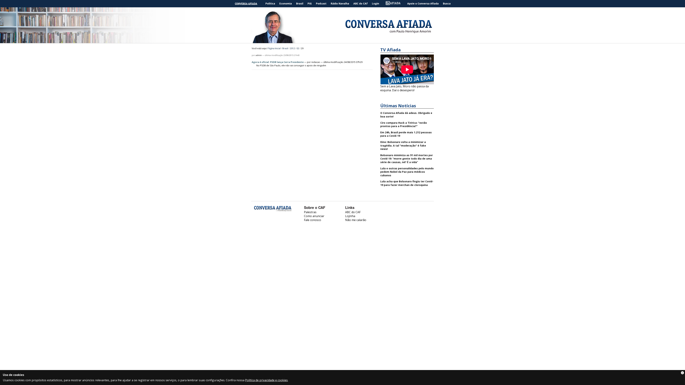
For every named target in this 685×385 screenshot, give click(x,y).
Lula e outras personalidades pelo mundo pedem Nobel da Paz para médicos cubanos (407, 172)
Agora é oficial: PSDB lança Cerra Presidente (278, 62)
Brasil (299, 3)
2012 (292, 48)
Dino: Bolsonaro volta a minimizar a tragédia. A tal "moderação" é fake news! (403, 145)
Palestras (310, 212)
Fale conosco (312, 220)
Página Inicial (248, 3)
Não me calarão (355, 220)
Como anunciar (314, 216)
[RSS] (285, 223)
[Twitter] (275, 223)
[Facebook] (256, 223)
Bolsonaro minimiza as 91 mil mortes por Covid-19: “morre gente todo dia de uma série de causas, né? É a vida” (406, 158)
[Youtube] (266, 223)
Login (375, 3)
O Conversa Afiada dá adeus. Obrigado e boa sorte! (406, 114)
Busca (447, 3)
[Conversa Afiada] (342, 41)
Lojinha (350, 216)
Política (270, 3)
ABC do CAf (360, 3)
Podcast (321, 3)
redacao (315, 62)
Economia (285, 3)
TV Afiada (395, 3)
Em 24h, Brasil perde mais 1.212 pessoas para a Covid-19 (406, 134)
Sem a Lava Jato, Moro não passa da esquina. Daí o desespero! (404, 88)
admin (259, 55)
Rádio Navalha (340, 3)
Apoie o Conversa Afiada (423, 3)
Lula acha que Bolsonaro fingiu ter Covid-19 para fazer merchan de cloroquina (406, 183)
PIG (310, 3)
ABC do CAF (353, 212)
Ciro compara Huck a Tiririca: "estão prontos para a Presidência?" (403, 124)
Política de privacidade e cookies (266, 380)
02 (298, 48)
